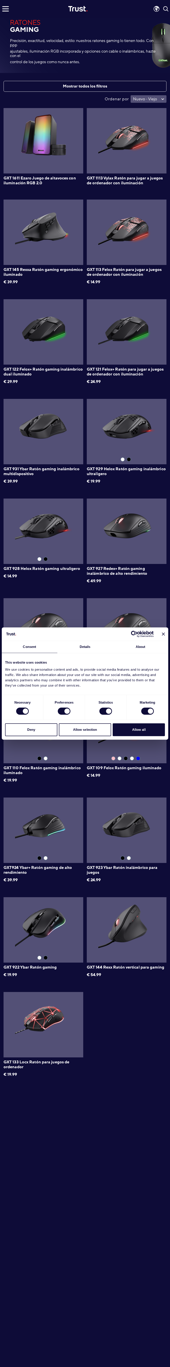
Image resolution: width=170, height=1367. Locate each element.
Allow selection (85, 729)
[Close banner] (163, 634)
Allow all (139, 729)
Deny (31, 729)
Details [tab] (85, 647)
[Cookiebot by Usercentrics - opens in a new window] (134, 634)
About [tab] (140, 647)
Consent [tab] (29, 647)
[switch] (64, 711)
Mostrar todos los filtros (85, 86)
